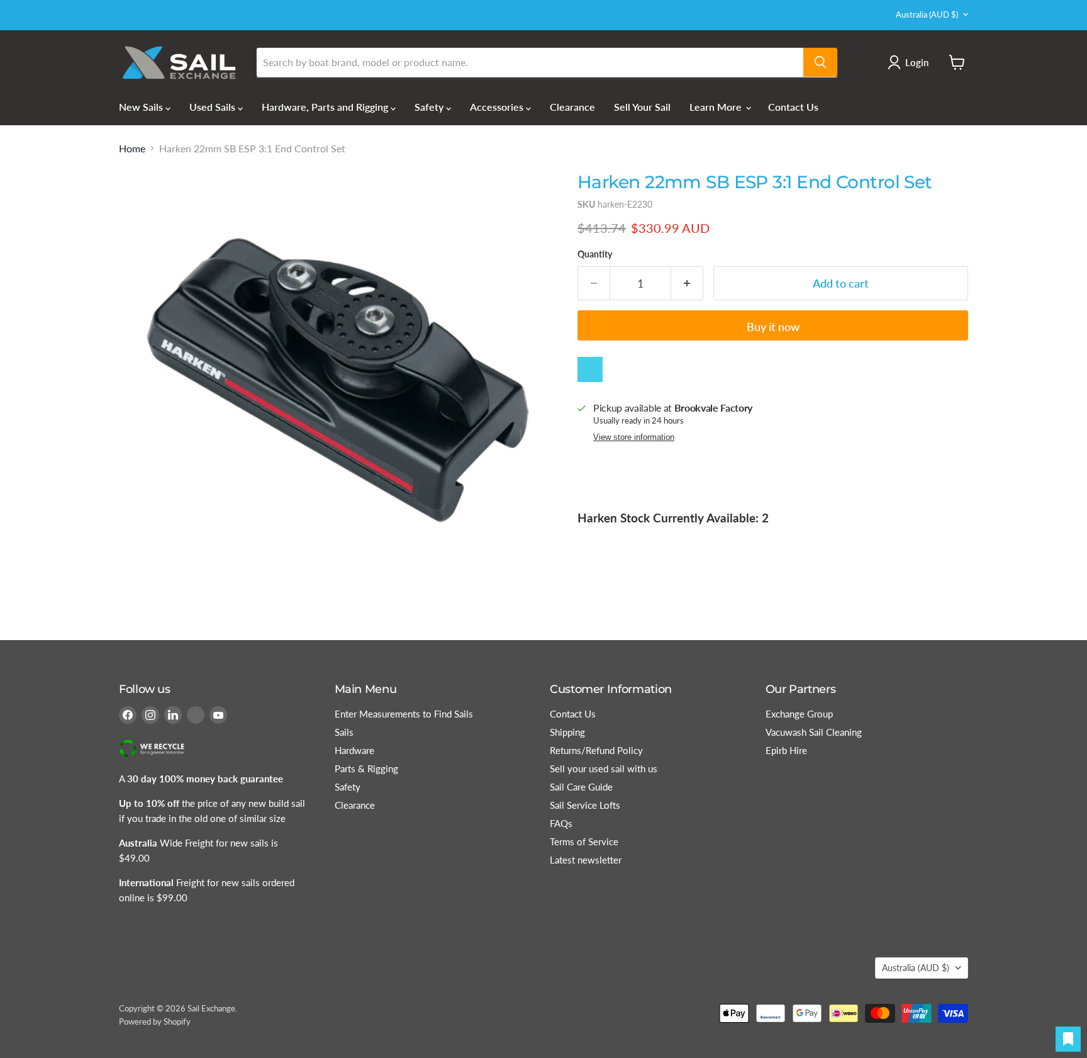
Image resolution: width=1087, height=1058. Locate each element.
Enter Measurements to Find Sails (404, 713)
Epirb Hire (786, 750)
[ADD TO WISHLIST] (590, 369)
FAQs (561, 823)
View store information (633, 437)
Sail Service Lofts (585, 805)
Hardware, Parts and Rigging (326, 107)
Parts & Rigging (366, 768)
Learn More (716, 107)
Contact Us (793, 107)
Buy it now (773, 327)
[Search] (820, 62)
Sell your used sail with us (603, 768)
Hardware (354, 750)
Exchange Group (799, 713)
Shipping (567, 732)
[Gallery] (337, 379)
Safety (430, 107)
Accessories (498, 107)
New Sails (142, 107)
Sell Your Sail (642, 107)
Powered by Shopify (155, 1021)
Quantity (594, 254)
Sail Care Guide (581, 786)
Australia (927, 14)
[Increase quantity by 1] (687, 283)
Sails (344, 732)
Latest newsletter (586, 859)
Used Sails (213, 107)
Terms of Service (584, 841)
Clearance (572, 107)
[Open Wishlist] (1068, 1039)
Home (132, 148)
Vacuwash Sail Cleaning (814, 732)
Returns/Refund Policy (596, 750)
